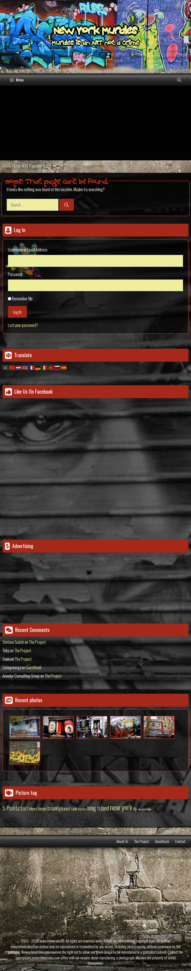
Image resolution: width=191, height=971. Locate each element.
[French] (31, 367)
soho (139, 809)
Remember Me (22, 298)
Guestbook (34, 667)
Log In (17, 312)
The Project (37, 642)
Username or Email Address (28, 249)
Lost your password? (23, 325)
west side (146, 809)
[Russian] (57, 367)
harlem (82, 808)
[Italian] (44, 367)
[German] (38, 367)
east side (70, 808)
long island (98, 807)
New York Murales (95, 31)
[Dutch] (18, 367)
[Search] (66, 205)
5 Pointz (11, 807)
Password (15, 274)
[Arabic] (5, 367)
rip (135, 808)
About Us (122, 841)
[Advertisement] (95, 123)
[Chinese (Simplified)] (12, 367)
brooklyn (55, 808)
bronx (42, 808)
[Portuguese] (51, 367)
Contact (180, 841)
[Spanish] (64, 367)
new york (121, 807)
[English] (25, 367)
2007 (24, 809)
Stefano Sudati (13, 642)
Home (6, 166)
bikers (33, 809)
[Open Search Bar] (179, 79)
